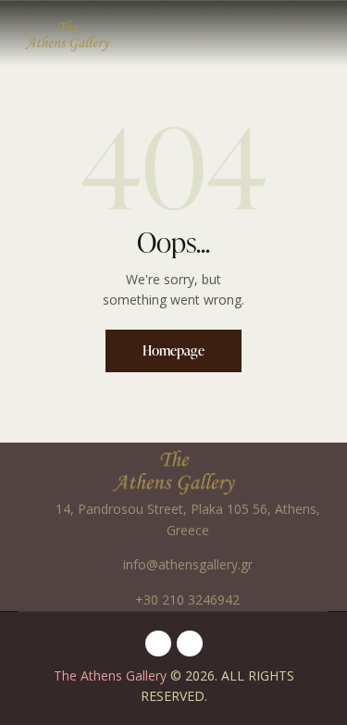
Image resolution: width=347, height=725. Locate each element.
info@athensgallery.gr (188, 564)
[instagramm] (190, 643)
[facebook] (158, 643)
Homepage (173, 350)
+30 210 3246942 (187, 599)
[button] (322, 32)
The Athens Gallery (110, 675)
